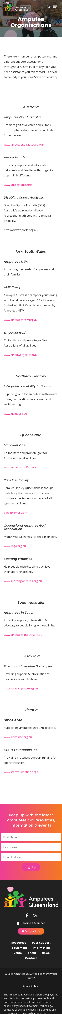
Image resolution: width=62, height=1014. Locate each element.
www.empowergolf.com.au (21, 355)
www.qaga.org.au (15, 546)
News (46, 953)
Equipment (19, 947)
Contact (31, 958)
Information (41, 947)
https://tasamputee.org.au (21, 688)
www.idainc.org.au (15, 414)
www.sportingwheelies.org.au (23, 581)
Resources (18, 942)
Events (17, 953)
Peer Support (41, 942)
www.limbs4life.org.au (18, 737)
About (32, 953)
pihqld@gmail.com (15, 513)
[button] (55, 6)
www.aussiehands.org (18, 185)
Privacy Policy (30, 986)
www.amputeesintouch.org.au (23, 635)
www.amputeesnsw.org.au (21, 320)
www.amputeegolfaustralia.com (24, 144)
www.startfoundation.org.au (22, 772)
